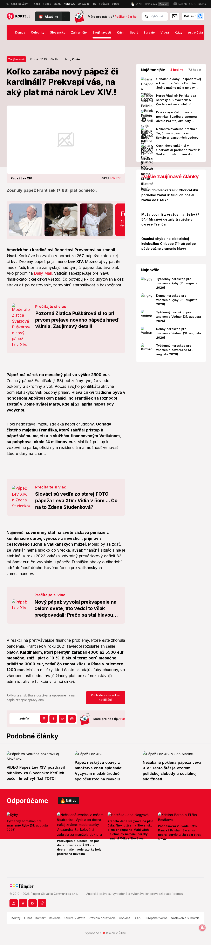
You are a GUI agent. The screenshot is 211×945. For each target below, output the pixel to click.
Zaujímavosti (102, 32)
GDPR (138, 918)
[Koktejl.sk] (18, 16)
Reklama (55, 918)
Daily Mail (43, 273)
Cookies (124, 918)
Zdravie (149, 32)
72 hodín (194, 69)
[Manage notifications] (202, 927)
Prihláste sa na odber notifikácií (106, 697)
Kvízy (178, 32)
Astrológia (195, 32)
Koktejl (16, 918)
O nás (28, 918)
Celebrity (37, 32)
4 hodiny (176, 69)
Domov (20, 32)
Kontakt (40, 918)
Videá (165, 32)
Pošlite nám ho (126, 16)
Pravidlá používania (102, 918)
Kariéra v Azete (74, 918)
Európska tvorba (156, 918)
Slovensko (57, 32)
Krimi (120, 32)
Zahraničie (79, 32)
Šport (134, 32)
